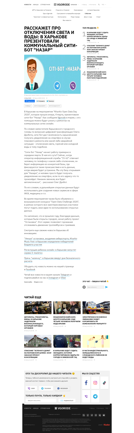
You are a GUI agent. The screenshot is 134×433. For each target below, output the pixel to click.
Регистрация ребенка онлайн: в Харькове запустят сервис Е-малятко (50, 251)
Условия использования (30, 414)
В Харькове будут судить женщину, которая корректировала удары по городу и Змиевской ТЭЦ (97, 36)
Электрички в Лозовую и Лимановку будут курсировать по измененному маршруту (94, 320)
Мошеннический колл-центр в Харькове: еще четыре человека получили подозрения (97, 75)
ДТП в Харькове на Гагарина (41, 10)
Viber (63, 277)
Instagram (53, 277)
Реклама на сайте (76, 414)
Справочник (45, 4)
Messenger (64, 388)
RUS (103, 4)
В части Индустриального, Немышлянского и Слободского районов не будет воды (95, 353)
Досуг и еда (88, 17)
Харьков (74, 408)
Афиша (35, 4)
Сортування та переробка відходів (68, 13)
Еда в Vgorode (47, 13)
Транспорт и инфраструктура (43, 17)
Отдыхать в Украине (62, 10)
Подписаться (68, 400)
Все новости (67, 20)
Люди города (75, 17)
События (88, 13)
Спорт (98, 17)
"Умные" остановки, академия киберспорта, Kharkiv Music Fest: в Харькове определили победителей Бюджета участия (50, 241)
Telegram (65, 274)
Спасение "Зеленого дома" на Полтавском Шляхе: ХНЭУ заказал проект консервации (98, 49)
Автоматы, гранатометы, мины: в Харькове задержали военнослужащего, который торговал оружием (97, 62)
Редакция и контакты (54, 414)
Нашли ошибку (28, 282)
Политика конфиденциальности (32, 416)
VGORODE (64, 408)
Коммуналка (62, 17)
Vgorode (62, 117)
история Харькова (93, 10)
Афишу (85, 4)
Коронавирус (78, 10)
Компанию (93, 4)
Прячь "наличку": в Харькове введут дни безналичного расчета (52, 260)
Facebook (30, 269)
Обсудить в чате (38, 282)
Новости (27, 4)
